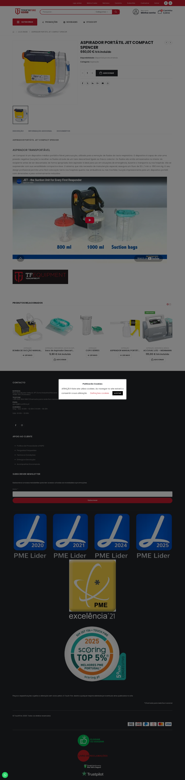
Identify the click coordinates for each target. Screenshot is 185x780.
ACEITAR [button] (117, 393)
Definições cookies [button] (99, 393)
